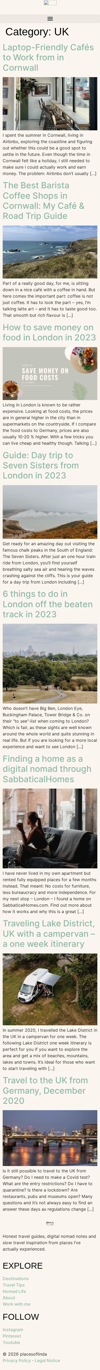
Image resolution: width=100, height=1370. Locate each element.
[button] (50, 18)
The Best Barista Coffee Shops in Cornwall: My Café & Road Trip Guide (44, 200)
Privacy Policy (17, 1360)
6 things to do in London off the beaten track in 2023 (48, 604)
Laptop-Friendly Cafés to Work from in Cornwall (48, 57)
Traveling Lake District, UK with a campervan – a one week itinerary (49, 933)
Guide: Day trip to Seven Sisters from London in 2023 (41, 465)
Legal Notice (47, 1360)
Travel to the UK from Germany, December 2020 (45, 1090)
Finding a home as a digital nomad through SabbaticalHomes (47, 768)
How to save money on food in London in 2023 (49, 332)
